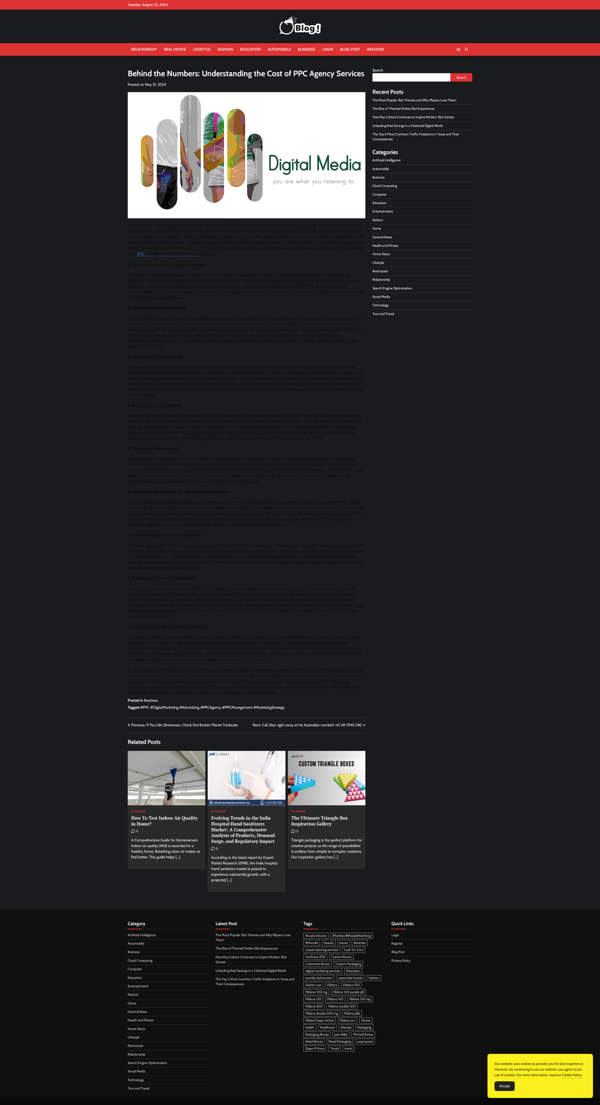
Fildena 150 (335, 999)
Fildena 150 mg (360, 999)
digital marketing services (322, 971)
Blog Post (350, 49)
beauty (329, 943)
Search (377, 70)
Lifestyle (201, 49)
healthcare (327, 1027)
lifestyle (346, 1027)
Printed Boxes (363, 1034)
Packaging (364, 1027)
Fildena (332, 985)
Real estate (175, 49)
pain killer (341, 1034)
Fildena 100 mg (316, 992)
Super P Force (314, 1048)
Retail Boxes (314, 1041)
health (309, 1027)
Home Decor (381, 254)
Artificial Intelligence (386, 160)
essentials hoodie (351, 978)
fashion (374, 978)
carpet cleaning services (321, 950)
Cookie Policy (572, 1075)
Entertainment (382, 211)
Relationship (144, 49)
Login (327, 49)
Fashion (225, 49)
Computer (379, 195)
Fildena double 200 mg (321, 1013)
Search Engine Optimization (392, 288)
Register (375, 49)
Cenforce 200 (315, 957)
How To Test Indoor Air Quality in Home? (164, 821)
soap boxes (365, 1041)
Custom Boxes (341, 957)
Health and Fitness (385, 246)
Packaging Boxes (317, 1034)
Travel (334, 1048)
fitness (366, 1020)
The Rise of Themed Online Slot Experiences (403, 109)
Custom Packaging (348, 964)
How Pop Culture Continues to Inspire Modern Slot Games (413, 117)
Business (306, 49)
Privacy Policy (400, 960)
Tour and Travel (383, 314)
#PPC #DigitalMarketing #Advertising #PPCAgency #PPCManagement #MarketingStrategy (212, 707)
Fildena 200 (313, 1006)
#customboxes (315, 936)
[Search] (466, 49)
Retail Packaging (340, 1041)
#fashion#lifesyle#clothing (351, 936)
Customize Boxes (317, 964)
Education (250, 49)
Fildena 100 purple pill (348, 992)
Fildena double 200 (342, 1006)
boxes (343, 943)
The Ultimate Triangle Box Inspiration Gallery (319, 821)
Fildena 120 (313, 999)
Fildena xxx (347, 1020)
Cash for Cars (353, 950)
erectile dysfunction (319, 978)
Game (376, 229)
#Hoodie (311, 943)
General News (382, 237)
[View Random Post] (458, 49)
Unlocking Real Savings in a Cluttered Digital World (407, 126)
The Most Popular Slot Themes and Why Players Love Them (414, 100)
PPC (140, 254)
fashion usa (313, 985)
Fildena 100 (351, 985)
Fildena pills (352, 1013)
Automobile (279, 49)
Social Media (381, 297)
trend (348, 1048)
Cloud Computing (384, 186)
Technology (380, 305)
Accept (504, 1086)
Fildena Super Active (319, 1020)
